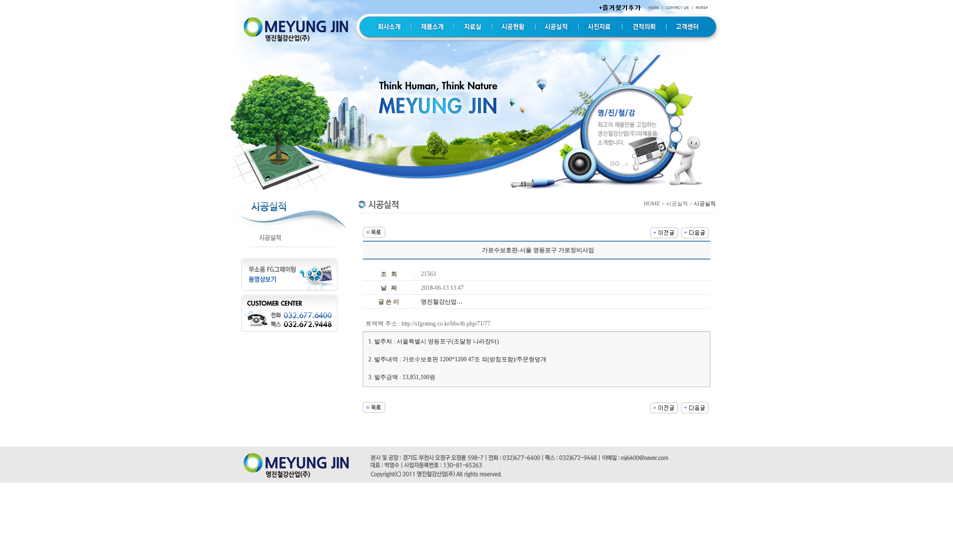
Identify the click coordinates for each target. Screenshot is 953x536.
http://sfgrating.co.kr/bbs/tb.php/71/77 (446, 323)
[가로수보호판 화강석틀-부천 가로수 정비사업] (695, 231)
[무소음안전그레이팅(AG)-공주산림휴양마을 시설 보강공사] (664, 231)
